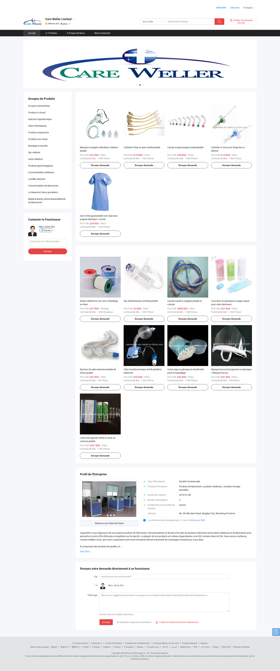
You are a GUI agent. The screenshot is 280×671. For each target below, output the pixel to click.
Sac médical (34, 152)
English (54, 647)
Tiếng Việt (226, 647)
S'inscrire (234, 7)
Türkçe (215, 647)
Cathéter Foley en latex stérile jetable (142, 147)
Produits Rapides (189, 643)
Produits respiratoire (38, 132)
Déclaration (97, 643)
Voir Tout (84, 551)
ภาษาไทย (205, 647)
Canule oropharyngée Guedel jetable (185, 147)
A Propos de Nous (76, 33)
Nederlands (185, 647)
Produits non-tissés (38, 139)
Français (96, 647)
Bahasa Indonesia (242, 647)
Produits (52, 33)
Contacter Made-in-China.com (166, 643)
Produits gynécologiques (40, 165)
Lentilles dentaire (36, 178)
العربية (174, 647)
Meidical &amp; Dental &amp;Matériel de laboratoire (46, 200)
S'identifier (221, 7)
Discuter (47, 230)
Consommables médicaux (41, 172)
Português (128, 647)
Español (106, 647)
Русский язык (153, 647)
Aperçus (204, 643)
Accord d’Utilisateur (113, 643)
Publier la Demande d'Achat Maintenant (177, 622)
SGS (203, 520)
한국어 (165, 647)
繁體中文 (76, 647)
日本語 (86, 647)
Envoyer (106, 622)
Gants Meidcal (35, 159)
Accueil (31, 33)
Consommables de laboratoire (43, 185)
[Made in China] (44, 6)
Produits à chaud (36, 112)
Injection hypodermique (40, 119)
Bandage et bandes (38, 145)
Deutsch (117, 647)
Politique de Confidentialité (137, 643)
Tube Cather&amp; (37, 125)
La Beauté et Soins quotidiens (43, 192)
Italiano (140, 647)
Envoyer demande (100, 165)
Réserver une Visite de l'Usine (109, 523)
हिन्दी (195, 647)
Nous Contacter (102, 33)
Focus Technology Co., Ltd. (138, 653)
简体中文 (64, 647)
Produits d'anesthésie (39, 105)
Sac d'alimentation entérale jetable (141, 300)
